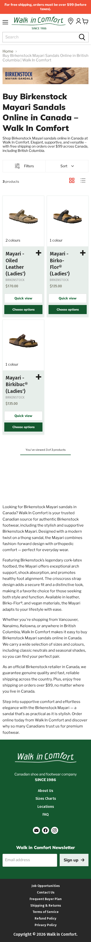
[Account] (78, 21)
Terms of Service (46, 912)
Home (8, 51)
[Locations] (70, 21)
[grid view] (71, 180)
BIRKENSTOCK (15, 280)
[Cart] (85, 21)
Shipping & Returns (45, 905)
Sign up (71, 859)
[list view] (82, 180)
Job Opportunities (46, 886)
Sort (63, 166)
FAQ (45, 814)
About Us (45, 791)
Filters (29, 166)
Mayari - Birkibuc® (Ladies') (17, 384)
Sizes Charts (45, 798)
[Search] (81, 37)
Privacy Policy (46, 925)
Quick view (23, 298)
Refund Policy (45, 918)
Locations (45, 807)
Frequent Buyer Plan (46, 899)
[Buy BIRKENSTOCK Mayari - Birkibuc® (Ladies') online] (23, 340)
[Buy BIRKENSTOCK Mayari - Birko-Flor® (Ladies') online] (67, 216)
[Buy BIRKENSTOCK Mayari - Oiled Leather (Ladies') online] (23, 216)
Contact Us (45, 892)
